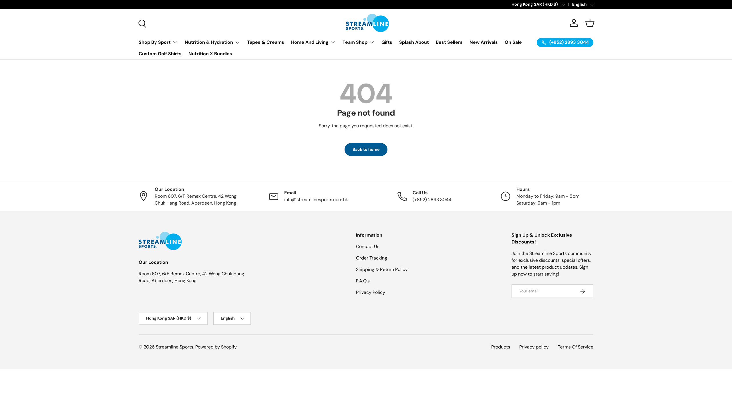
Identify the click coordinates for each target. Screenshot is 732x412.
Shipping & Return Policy (382, 269)
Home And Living (310, 42)
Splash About (414, 42)
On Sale (513, 42)
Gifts (386, 42)
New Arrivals (484, 42)
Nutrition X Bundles (210, 54)
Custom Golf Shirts (160, 54)
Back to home (366, 149)
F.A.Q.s (363, 281)
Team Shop (355, 42)
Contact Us (367, 246)
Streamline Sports (174, 347)
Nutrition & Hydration (209, 42)
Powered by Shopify (216, 347)
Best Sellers (449, 42)
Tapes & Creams (265, 42)
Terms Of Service (575, 347)
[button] (590, 23)
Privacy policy (534, 347)
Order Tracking (371, 258)
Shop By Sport (155, 42)
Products (500, 347)
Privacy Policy (370, 292)
